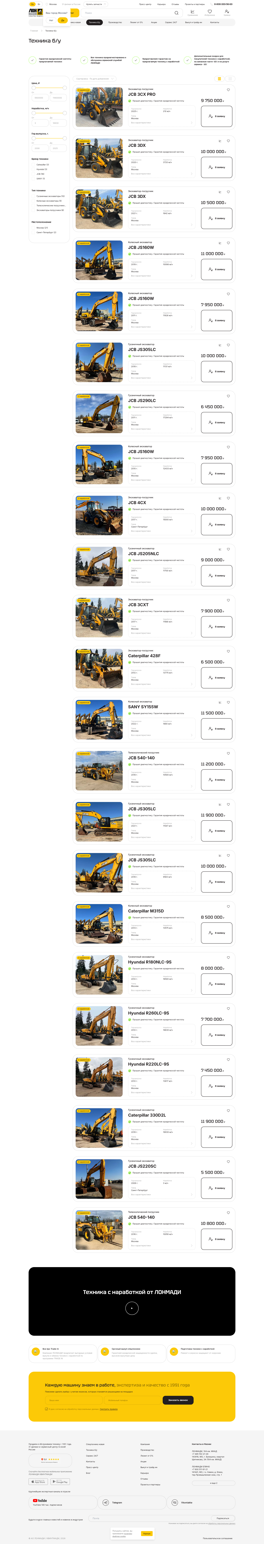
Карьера (161, 4)
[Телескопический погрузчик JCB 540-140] (99, 770)
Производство (115, 22)
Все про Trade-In (51, 1349)
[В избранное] (228, 89)
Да (62, 20)
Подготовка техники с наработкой (198, 1349)
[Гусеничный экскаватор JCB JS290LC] (99, 413)
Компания (145, 1444)
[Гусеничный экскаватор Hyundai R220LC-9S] (99, 1077)
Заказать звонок (178, 1400)
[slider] (34, 88)
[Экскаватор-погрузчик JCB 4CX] (99, 515)
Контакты (214, 22)
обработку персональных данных (221, 1523)
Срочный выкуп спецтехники (126, 1349)
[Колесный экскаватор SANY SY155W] (99, 719)
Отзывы (175, 4)
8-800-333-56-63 (223, 4)
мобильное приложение (61, 1471)
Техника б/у (94, 22)
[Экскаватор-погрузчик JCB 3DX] (99, 158)
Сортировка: (92, 79)
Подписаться (223, 1518)
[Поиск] (176, 12)
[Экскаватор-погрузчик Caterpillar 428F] (99, 668)
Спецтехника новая (71, 22)
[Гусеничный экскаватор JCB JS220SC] (99, 1179)
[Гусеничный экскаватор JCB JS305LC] (99, 362)
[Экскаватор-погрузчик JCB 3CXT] (99, 617)
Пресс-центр (145, 4)
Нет (51, 20)
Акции (154, 22)
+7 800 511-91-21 (200, 1469)
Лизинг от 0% (136, 22)
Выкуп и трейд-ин (193, 22)
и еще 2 (213, 1483)
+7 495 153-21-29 (200, 1454)
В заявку (220, 116)
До (51, 92)
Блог (88, 1473)
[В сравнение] (220, 140)
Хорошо (146, 1533)
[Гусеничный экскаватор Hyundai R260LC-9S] (99, 1026)
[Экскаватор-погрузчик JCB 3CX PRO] (99, 107)
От (33, 92)
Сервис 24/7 (171, 22)
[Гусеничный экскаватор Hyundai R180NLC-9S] (99, 975)
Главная (34, 30)
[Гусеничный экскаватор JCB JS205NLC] (99, 566)
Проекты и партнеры (195, 4)
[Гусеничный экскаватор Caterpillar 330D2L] (99, 1128)
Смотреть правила (109, 1409)
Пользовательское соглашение (217, 1538)
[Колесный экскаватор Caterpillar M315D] (99, 924)
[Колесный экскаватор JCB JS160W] (99, 260)
